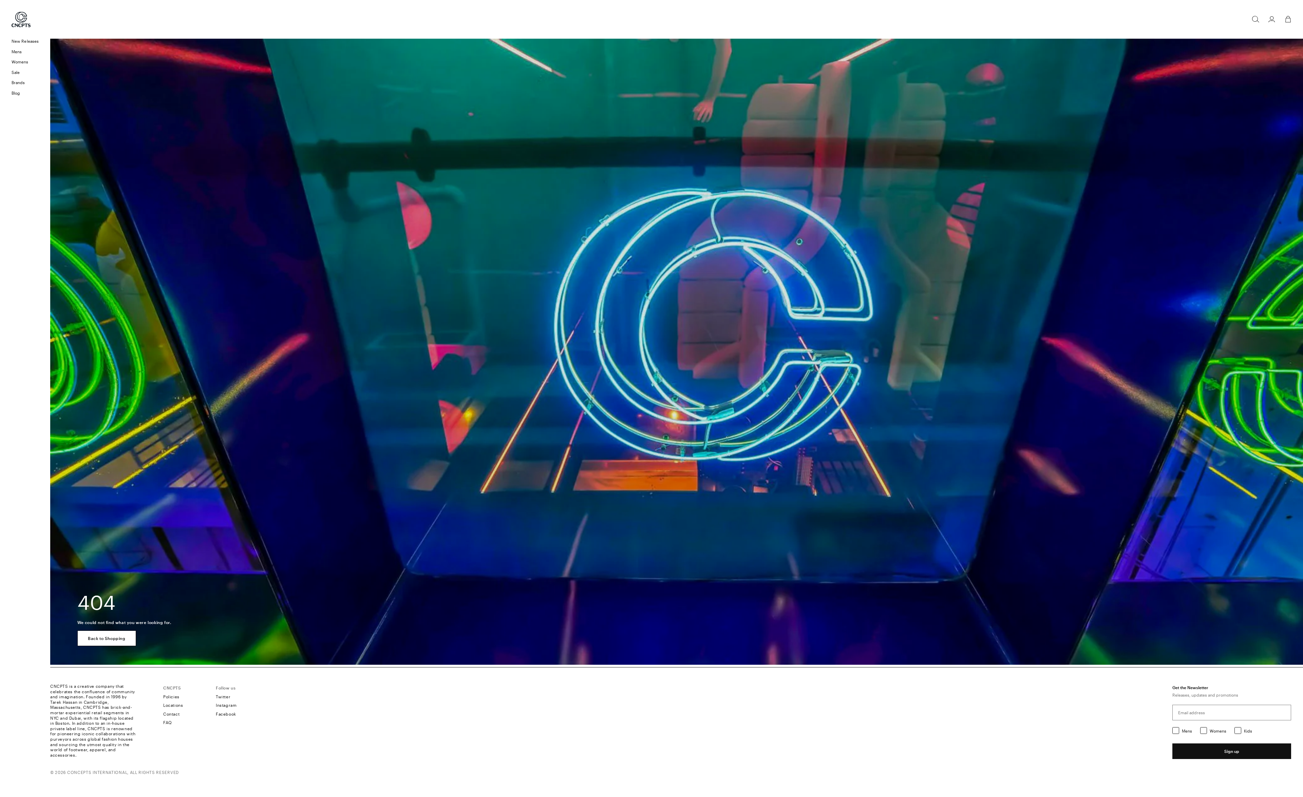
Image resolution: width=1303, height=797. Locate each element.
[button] (25, 51)
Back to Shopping (107, 638)
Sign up (1231, 751)
